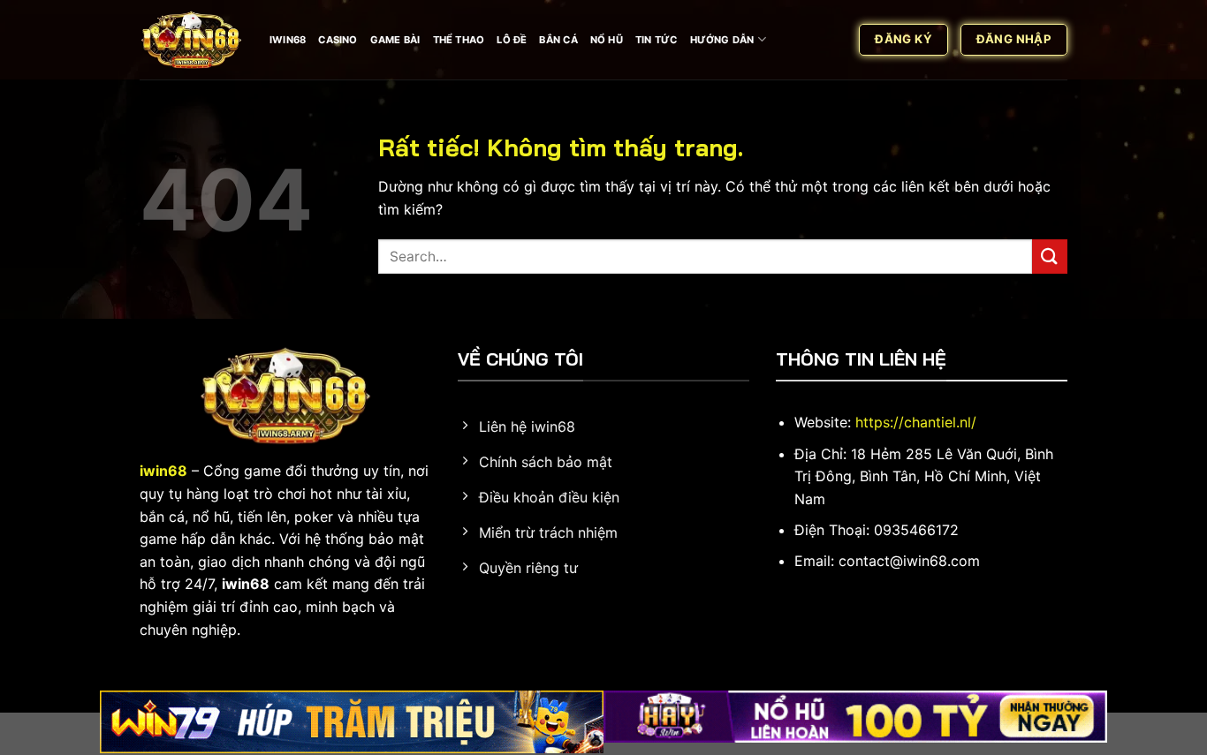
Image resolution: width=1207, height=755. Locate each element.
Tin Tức (656, 40)
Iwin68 (287, 40)
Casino (337, 40)
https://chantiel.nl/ (915, 422)
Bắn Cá (558, 40)
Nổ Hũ (606, 40)
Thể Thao (459, 40)
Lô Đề (512, 40)
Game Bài (395, 40)
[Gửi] (1049, 256)
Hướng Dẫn (722, 40)
